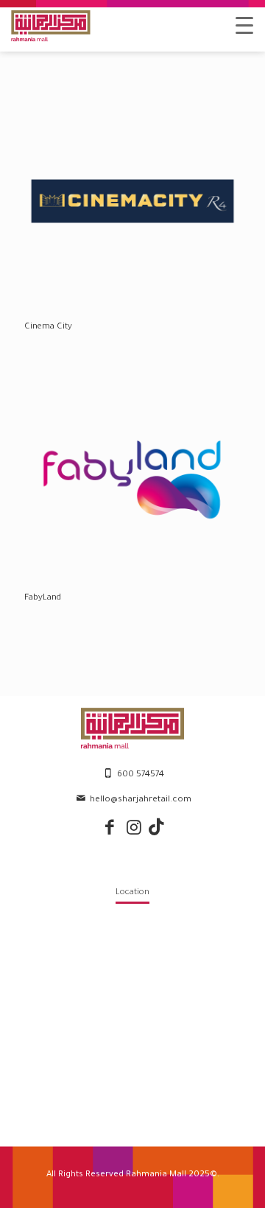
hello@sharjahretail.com (140, 800)
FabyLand (42, 598)
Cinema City (48, 327)
